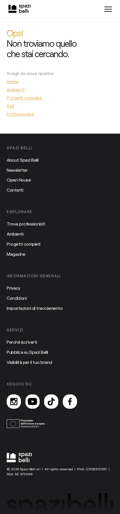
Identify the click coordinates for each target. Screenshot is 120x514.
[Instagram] (14, 401)
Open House (19, 179)
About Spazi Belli (23, 159)
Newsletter (17, 170)
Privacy (13, 287)
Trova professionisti (26, 223)
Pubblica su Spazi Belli (27, 352)
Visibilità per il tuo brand (29, 362)
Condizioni (17, 298)
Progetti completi (23, 243)
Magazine (16, 254)
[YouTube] (32, 401)
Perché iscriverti (22, 342)
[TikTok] (51, 401)
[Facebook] (70, 401)
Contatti (15, 189)
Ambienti (15, 233)
